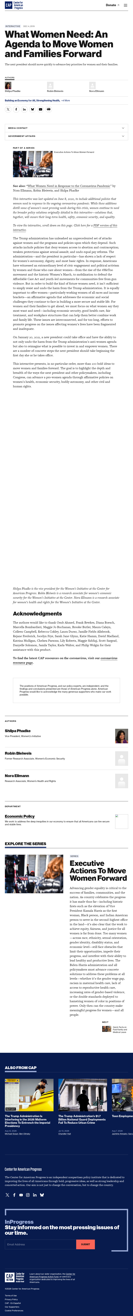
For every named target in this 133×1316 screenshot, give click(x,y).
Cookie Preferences (14, 1310)
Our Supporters (12, 1307)
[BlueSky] (42, 1195)
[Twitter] (7, 1195)
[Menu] (125, 5)
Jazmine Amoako (119, 1134)
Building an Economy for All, (20, 100)
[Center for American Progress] (9, 5)
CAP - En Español (13, 1303)
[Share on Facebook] (16, 109)
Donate (111, 5)
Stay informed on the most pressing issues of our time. (62, 1227)
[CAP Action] (15, 1277)
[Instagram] (27, 1195)
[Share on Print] (48, 109)
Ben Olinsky (24, 1134)
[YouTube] (21, 1195)
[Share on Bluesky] (32, 109)
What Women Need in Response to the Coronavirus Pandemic (69, 186)
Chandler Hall (64, 1134)
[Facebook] (14, 1195)
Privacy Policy (11, 1299)
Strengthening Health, (48, 100)
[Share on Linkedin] (24, 109)
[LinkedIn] (34, 1195)
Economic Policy (20, 816)
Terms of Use (11, 1295)
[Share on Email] (40, 109)
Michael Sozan (11, 1134)
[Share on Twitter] (8, 109)
